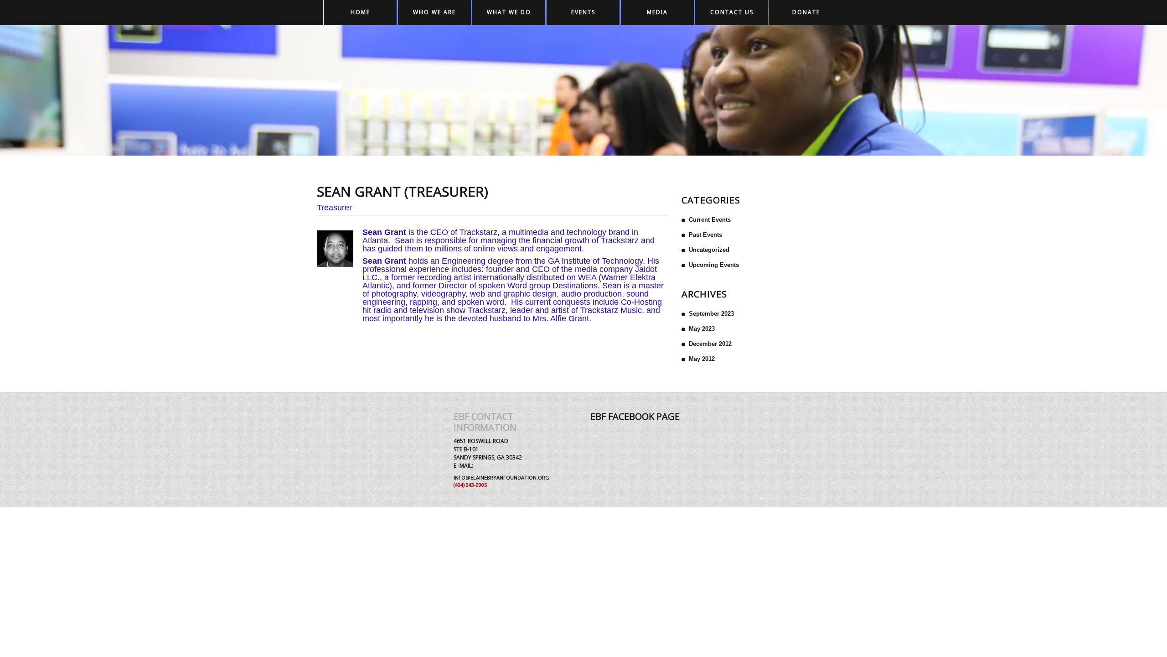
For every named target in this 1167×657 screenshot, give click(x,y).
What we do (509, 12)
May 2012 (702, 358)
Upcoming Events (714, 264)
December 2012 (710, 343)
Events (583, 12)
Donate (806, 12)
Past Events (705, 234)
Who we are (434, 12)
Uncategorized (709, 249)
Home (360, 12)
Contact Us (732, 12)
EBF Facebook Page (635, 416)
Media (657, 12)
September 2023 (711, 313)
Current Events (710, 219)
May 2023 (702, 328)
